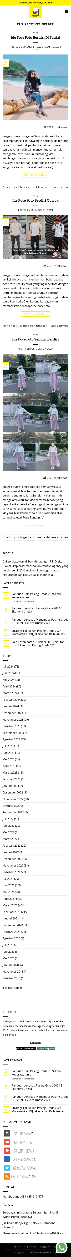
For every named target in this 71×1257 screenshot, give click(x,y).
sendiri (46, 537)
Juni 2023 (8, 753)
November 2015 (13, 971)
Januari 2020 (11, 965)
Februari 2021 (12, 912)
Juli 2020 (8, 945)
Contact (45, 1247)
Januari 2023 (11, 786)
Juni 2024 (8, 673)
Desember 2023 (13, 713)
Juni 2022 (8, 826)
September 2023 (13, 733)
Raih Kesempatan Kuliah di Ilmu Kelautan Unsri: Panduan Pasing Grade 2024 (38, 643)
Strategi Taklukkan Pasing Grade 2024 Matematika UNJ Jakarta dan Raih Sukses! (38, 632)
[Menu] (66, 11)
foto (38, 187)
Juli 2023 (8, 746)
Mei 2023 (8, 759)
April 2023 (9, 766)
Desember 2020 (13, 925)
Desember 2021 (13, 859)
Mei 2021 (8, 892)
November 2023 (13, 719)
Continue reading (35, 175)
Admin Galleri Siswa (46, 48)
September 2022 (13, 812)
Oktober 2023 (11, 726)
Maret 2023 (10, 772)
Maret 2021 (10, 905)
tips (35, 33)
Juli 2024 (8, 666)
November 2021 (13, 865)
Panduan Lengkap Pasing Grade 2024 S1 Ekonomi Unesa (38, 610)
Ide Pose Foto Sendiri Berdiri (35, 339)
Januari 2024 (11, 706)
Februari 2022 (12, 845)
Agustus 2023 (11, 739)
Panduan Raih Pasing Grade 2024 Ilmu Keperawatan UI (36, 595)
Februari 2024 (12, 700)
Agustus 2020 (11, 938)
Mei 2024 (8, 680)
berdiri (31, 187)
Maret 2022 (10, 839)
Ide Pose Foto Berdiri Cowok (35, 200)
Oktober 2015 (11, 978)
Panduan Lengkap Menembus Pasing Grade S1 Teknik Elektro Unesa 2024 (40, 621)
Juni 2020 (8, 951)
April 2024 (9, 686)
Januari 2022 (11, 852)
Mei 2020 (8, 958)
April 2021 (9, 899)
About (18, 1247)
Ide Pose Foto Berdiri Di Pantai (35, 38)
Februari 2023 (12, 779)
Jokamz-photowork (26, 1048)
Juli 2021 (8, 879)
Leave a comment (59, 187)
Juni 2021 (8, 885)
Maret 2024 (10, 693)
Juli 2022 (8, 819)
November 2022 (13, 799)
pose (44, 187)
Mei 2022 (8, 832)
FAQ (55, 1247)
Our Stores (31, 1247)
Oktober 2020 (11, 932)
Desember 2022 (13, 792)
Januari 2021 (11, 918)
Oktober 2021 (11, 872)
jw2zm (49, 210)
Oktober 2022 (11, 806)
